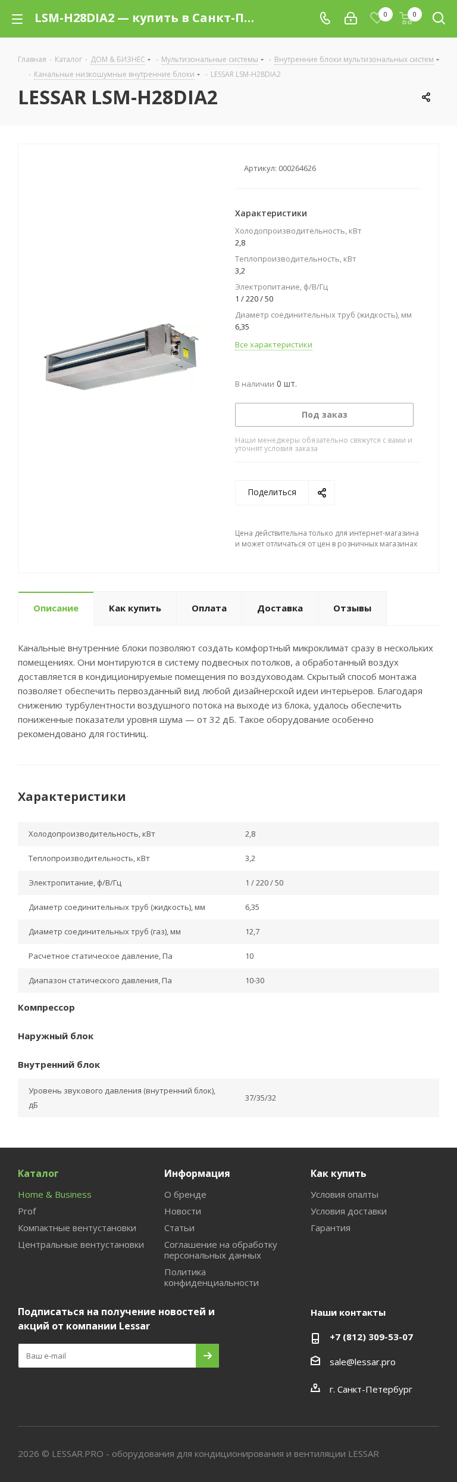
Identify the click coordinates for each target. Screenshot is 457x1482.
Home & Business (55, 1194)
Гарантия (330, 1228)
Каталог (38, 1173)
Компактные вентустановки (77, 1228)
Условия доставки (349, 1211)
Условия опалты (344, 1194)
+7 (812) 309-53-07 (371, 1337)
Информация (197, 1173)
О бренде (185, 1194)
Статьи (179, 1228)
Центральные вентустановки (81, 1244)
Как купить (339, 1173)
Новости (182, 1211)
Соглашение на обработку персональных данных (220, 1249)
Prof (27, 1211)
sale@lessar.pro (363, 1362)
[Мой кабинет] (351, 18)
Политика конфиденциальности (211, 1277)
